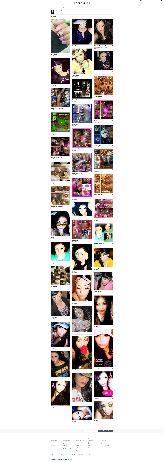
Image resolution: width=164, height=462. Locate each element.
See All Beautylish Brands (68, 448)
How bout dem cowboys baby (57, 108)
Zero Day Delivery (79, 445)
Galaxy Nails (75, 124)
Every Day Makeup (98, 268)
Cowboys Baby (97, 145)
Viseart (64, 445)
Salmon (74, 302)
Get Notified (106, 430)
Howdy (52, 237)
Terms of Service (54, 454)
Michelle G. (59, 11)
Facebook (91, 440)
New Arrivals (51, 7)
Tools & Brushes (87, 7)
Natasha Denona (66, 440)
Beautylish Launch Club (94, 447)
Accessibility (88, 454)
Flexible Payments (79, 442)
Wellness (95, 7)
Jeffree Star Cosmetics (55, 447)
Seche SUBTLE (54, 54)
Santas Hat (75, 240)
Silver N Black (54, 317)
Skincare (67, 7)
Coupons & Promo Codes (81, 447)
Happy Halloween (98, 96)
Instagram (91, 442)
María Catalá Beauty (67, 438)
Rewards (105, 7)
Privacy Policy (62, 454)
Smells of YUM (54, 182)
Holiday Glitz (54, 286)
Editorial (111, 7)
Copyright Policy (71, 454)
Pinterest (91, 443)
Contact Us (104, 443)
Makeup (62, 7)
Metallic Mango (97, 169)
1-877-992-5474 (105, 445)
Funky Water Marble (77, 173)
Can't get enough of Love (100, 120)
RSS (90, 445)
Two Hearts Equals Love (56, 157)
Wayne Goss (65, 447)
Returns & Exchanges (80, 448)
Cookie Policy (80, 454)
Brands (57, 7)
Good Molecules (54, 442)
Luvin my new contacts (99, 71)
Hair (72, 7)
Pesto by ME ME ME (99, 243)
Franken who (54, 132)
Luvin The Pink (97, 291)
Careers (102, 442)
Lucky (73, 271)
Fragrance (76, 7)
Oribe (64, 442)
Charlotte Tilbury (54, 440)
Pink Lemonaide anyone (77, 148)
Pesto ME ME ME (55, 262)
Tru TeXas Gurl (75, 75)
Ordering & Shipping (80, 440)
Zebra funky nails (98, 194)
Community (103, 440)
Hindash (52, 443)
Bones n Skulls (75, 99)
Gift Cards (78, 443)
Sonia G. (65, 443)
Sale (101, 7)
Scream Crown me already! (57, 206)
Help (77, 450)
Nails (82, 7)
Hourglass (53, 445)
